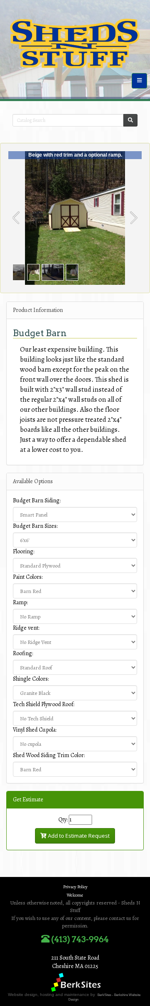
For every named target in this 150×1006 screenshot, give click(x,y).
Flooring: (23, 551)
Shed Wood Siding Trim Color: (49, 755)
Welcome (75, 895)
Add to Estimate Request (78, 835)
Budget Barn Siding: (36, 500)
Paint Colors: (27, 577)
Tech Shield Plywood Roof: (43, 704)
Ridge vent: (26, 628)
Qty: (63, 820)
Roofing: (23, 653)
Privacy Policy (75, 887)
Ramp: (20, 602)
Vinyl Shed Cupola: (34, 730)
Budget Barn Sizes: (35, 526)
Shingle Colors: (31, 679)
